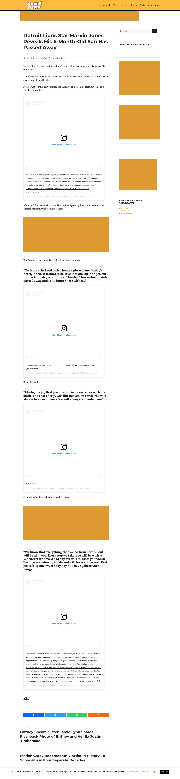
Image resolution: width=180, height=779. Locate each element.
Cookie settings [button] (149, 771)
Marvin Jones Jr (51, 196)
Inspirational (104, 5)
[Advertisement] (80, 16)
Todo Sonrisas (31, 484)
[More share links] (98, 715)
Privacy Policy (126, 213)
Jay (27, 58)
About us (124, 208)
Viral (115, 5)
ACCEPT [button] (164, 772)
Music (123, 5)
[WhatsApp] (77, 715)
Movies (133, 5)
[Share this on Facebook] (33, 715)
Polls (142, 5)
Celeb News (154, 5)
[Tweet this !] (55, 715)
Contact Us (125, 211)
